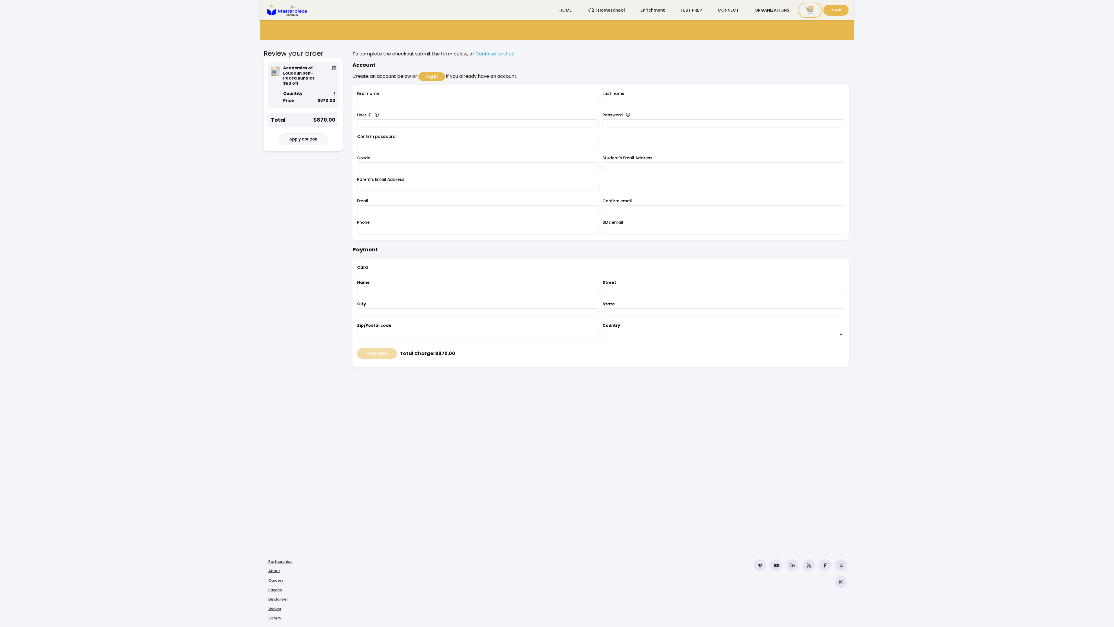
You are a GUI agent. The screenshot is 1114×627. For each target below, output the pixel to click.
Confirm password (376, 136)
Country (611, 325)
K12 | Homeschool (606, 10)
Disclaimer (278, 599)
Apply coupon (303, 139)
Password (623, 115)
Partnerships (280, 561)
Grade (363, 158)
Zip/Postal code (374, 325)
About (274, 570)
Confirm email (617, 201)
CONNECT (728, 10)
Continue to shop (495, 54)
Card (362, 267)
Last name (613, 93)
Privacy (275, 590)
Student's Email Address (627, 158)
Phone (363, 222)
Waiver (274, 608)
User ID (374, 115)
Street (609, 282)
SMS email (613, 222)
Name (363, 282)
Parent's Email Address (380, 179)
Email (362, 201)
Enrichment (653, 10)
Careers (275, 580)
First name (368, 93)
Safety (274, 618)
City (361, 304)
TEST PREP (691, 10)
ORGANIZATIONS (772, 10)
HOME (565, 10)
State (609, 304)
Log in (836, 10)
